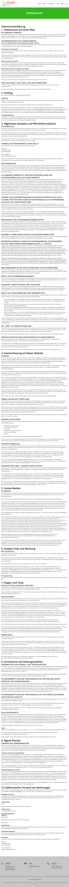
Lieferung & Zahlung (38, 882)
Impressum (14, 882)
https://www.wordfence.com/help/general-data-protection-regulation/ (17, 658)
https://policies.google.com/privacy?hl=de (10, 593)
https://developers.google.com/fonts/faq (36, 592)
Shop (44, 3)
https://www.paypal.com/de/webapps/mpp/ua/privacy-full (43, 736)
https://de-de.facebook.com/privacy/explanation (32, 510)
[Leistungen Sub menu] (54, 3)
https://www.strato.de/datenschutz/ (44, 104)
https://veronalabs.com (10, 555)
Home (39, 3)
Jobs (58, 3)
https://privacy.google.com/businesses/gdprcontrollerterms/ (15, 621)
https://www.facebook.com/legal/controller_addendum (42, 525)
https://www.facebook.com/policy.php (9, 537)
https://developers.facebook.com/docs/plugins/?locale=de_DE (48, 499)
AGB (45, 882)
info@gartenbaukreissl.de (34, 866)
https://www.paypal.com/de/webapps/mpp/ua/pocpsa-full (14, 734)
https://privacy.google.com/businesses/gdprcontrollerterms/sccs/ (45, 621)
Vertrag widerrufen (6, 882)
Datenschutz (21, 882)
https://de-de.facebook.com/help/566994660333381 (41, 535)
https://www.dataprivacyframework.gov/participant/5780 (46, 631)
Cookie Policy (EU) (28, 882)
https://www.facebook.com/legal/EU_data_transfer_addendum (15, 535)
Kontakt (63, 3)
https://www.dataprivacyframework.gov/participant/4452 (46, 545)
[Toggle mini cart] (67, 3)
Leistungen (51, 3)
